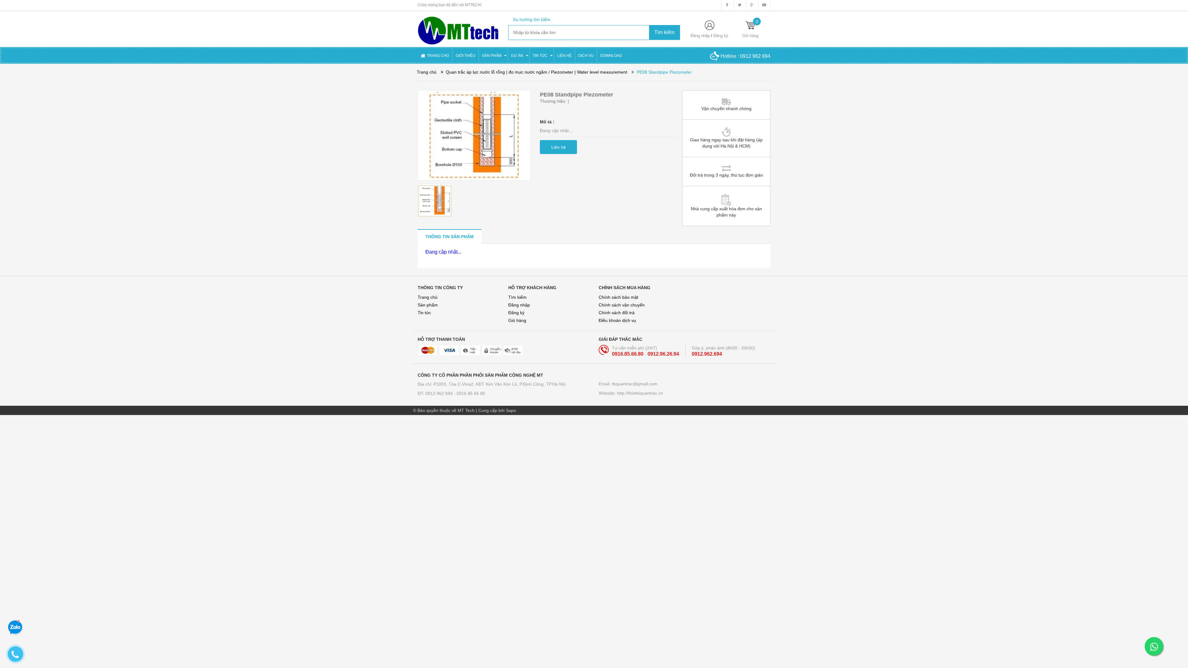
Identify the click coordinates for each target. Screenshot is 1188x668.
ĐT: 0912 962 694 (436, 393)
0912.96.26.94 (663, 354)
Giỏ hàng (517, 320)
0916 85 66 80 (471, 393)
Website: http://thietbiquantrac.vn (631, 393)
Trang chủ (427, 297)
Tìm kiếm (517, 297)
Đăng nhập (700, 35)
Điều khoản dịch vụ (617, 320)
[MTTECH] (458, 27)
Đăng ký (720, 35)
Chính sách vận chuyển (622, 304)
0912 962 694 (755, 56)
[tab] (449, 236)
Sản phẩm (428, 304)
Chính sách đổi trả (617, 312)
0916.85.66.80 (628, 354)
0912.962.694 (707, 354)
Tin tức (424, 312)
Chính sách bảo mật (618, 297)
